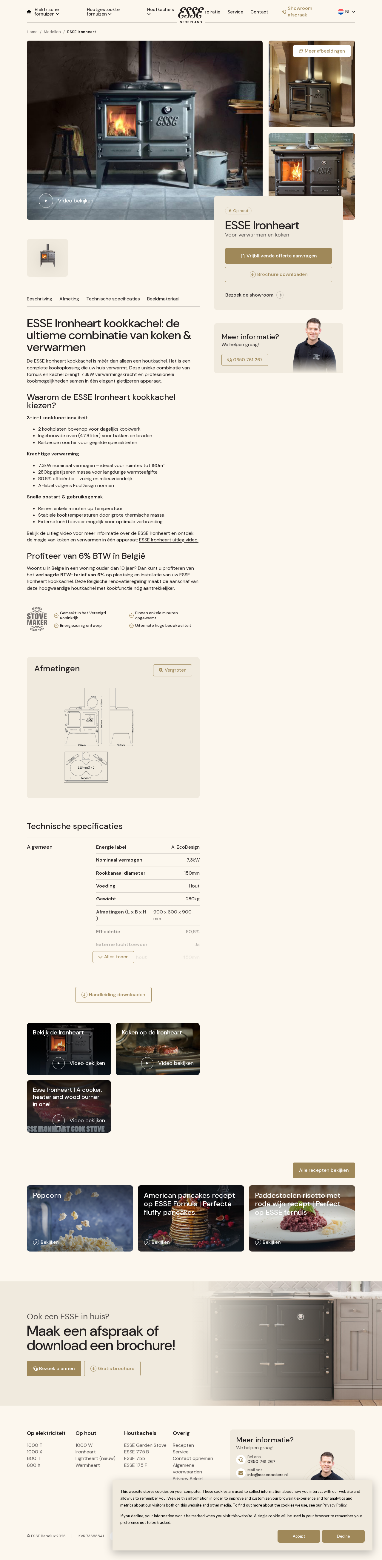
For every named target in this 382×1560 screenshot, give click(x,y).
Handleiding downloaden (117, 994)
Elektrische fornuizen (47, 12)
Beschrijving (39, 299)
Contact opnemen (193, 1458)
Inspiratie (210, 12)
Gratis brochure (116, 1368)
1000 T (34, 1445)
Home (32, 31)
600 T (34, 1458)
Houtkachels (160, 10)
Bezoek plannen (57, 1368)
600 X (34, 1465)
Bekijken (50, 1242)
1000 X (34, 1452)
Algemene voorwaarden (187, 1468)
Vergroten (176, 670)
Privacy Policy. (335, 1505)
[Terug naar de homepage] (191, 15)
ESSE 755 (134, 1458)
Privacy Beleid (188, 1478)
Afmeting (69, 299)
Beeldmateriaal (163, 299)
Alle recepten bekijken (324, 1170)
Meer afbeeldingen (325, 51)
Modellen (52, 31)
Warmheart (88, 1465)
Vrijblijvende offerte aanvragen (282, 256)
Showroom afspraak (300, 11)
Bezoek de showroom (249, 295)
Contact (259, 12)
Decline (343, 1536)
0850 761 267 (248, 360)
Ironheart (86, 1452)
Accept (299, 1536)
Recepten (183, 1445)
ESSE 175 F (135, 1465)
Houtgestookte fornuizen (103, 12)
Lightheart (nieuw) (95, 1458)
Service (235, 12)
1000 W (84, 1445)
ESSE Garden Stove (145, 1445)
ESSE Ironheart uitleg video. (168, 540)
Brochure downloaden (282, 274)
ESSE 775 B (136, 1452)
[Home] (29, 11)
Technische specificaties (113, 299)
